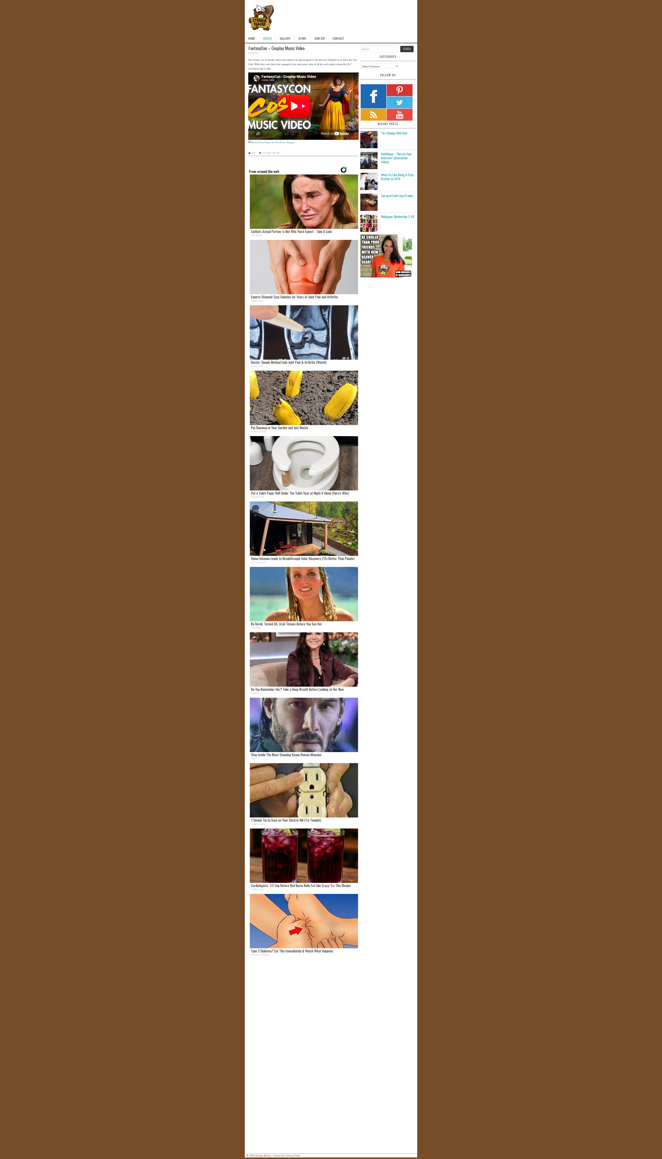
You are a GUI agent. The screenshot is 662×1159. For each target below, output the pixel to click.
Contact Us (278, 1155)
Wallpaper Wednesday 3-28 (397, 216)
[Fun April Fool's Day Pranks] (369, 202)
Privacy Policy (293, 1155)
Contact (338, 38)
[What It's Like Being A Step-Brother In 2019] (369, 181)
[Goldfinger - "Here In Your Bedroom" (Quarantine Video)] (369, 160)
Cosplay (268, 152)
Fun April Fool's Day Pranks (397, 195)
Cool (263, 152)
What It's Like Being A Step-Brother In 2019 (398, 176)
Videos (267, 38)
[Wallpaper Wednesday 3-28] (369, 223)
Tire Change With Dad (394, 132)
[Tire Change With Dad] (369, 139)
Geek (273, 152)
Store (302, 38)
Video (253, 152)
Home (251, 38)
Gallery (285, 38)
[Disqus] (303, 1006)
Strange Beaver (263, 1155)
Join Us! (319, 38)
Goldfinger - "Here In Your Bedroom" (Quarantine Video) (396, 157)
